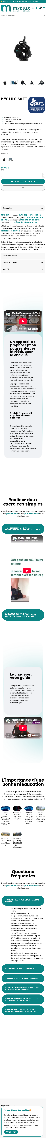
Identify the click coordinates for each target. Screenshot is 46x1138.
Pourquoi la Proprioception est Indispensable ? (6, 842)
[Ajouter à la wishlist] (23, 188)
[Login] (37, 8)
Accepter (11, 1132)
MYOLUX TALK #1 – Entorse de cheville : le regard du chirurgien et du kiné (29, 818)
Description (7, 208)
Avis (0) (6, 269)
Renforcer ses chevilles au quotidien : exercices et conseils (40, 817)
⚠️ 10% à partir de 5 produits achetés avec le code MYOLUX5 (19, 1)
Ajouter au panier (25, 181)
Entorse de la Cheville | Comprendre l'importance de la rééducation (17, 843)
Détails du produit (10, 256)
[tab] (23, 208)
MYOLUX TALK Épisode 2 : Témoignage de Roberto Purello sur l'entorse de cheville (5, 819)
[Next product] (44, 16)
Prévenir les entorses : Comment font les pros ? (17, 816)
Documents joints (10, 262)
